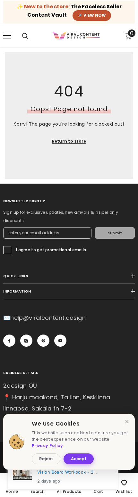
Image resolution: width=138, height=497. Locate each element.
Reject (46, 459)
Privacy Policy (47, 445)
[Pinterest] (43, 341)
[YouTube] (60, 341)
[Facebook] (9, 341)
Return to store (69, 141)
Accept (78, 459)
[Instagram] (26, 341)
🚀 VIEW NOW (92, 15)
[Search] (25, 36)
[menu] (7, 35)
